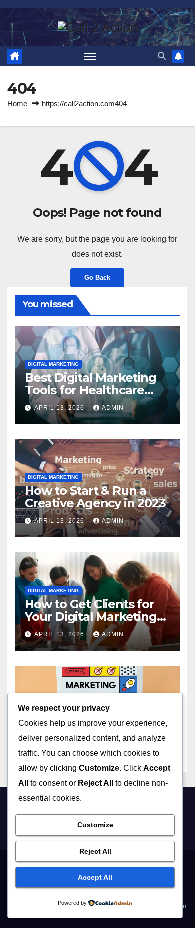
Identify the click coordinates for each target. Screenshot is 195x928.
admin (113, 407)
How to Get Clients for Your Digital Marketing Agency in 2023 (91, 616)
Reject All (96, 851)
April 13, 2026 (60, 407)
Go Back (97, 277)
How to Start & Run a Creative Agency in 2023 (95, 496)
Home (18, 103)
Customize (96, 825)
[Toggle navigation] (91, 56)
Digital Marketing (53, 364)
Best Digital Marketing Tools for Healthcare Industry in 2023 (90, 390)
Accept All (95, 877)
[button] (162, 56)
